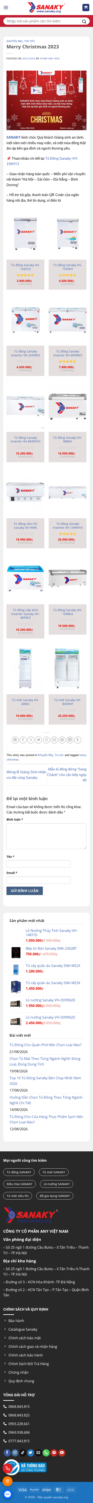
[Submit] (84, 21)
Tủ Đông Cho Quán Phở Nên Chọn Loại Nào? (46, 1044)
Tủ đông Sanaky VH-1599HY (67, 267)
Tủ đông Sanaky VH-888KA (67, 439)
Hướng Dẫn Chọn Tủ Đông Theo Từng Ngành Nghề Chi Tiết (46, 1100)
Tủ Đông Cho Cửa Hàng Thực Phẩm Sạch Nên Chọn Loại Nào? (46, 1119)
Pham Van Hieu (50, 58)
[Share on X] (30, 740)
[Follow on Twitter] (30, 1453)
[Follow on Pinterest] (54, 1453)
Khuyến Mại (14, 41)
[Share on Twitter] (38, 740)
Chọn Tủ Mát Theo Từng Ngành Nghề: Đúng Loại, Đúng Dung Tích (45, 1061)
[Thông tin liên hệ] (8, 1481)
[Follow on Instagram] (15, 1453)
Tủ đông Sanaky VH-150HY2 (25, 267)
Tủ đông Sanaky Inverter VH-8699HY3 (25, 439)
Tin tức (29, 41)
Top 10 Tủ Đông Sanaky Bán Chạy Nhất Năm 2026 (45, 1081)
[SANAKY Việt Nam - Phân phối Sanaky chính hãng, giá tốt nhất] (46, 7)
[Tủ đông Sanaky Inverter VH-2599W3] (25, 320)
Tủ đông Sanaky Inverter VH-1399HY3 (68, 525)
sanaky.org (60, 1497)
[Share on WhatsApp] (15, 740)
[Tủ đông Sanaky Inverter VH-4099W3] (68, 320)
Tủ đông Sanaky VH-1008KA (67, 612)
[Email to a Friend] (54, 740)
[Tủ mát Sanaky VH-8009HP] (68, 668)
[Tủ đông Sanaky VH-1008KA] (68, 578)
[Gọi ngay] (8, 1468)
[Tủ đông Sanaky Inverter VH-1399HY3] (68, 492)
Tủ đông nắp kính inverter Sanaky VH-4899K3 (25, 614)
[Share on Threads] (46, 740)
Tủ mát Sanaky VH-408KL (25, 702)
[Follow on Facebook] (7, 1453)
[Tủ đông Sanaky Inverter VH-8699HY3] (25, 406)
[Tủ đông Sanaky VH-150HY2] (25, 233)
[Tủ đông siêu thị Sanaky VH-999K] (25, 492)
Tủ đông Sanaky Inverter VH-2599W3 (25, 353)
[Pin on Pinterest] (62, 740)
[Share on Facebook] (23, 740)
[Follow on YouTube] (61, 1453)
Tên (10, 857)
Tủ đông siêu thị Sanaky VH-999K (25, 525)
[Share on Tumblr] (77, 740)
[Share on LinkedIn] (70, 740)
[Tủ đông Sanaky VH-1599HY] (68, 233)
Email (11, 873)
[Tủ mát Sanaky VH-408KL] (25, 668)
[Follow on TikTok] (22, 1453)
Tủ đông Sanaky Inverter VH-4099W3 (67, 353)
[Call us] (46, 1453)
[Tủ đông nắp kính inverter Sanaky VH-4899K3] (25, 578)
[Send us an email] (38, 1453)
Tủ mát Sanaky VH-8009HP (67, 702)
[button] (5, 7)
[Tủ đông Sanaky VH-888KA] (68, 406)
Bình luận (14, 819)
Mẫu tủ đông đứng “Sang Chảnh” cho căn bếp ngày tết (67, 774)
